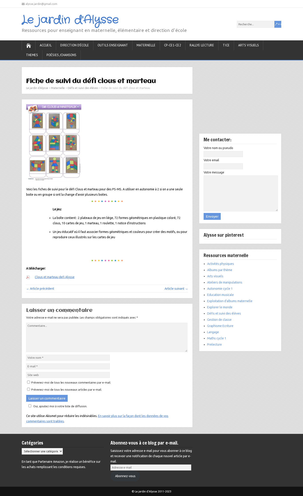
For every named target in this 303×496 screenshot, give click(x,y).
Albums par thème (219, 270)
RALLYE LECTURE (202, 45)
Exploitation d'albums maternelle (229, 301)
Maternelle (146, 45)
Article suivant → (176, 288)
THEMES (32, 55)
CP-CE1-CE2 (172, 45)
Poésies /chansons (61, 55)
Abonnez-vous (125, 476)
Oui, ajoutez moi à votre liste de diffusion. (60, 406)
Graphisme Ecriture (220, 326)
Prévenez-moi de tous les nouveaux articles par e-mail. (66, 389)
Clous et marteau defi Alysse (55, 277)
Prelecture (214, 344)
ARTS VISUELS (248, 45)
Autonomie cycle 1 (220, 288)
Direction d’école (74, 45)
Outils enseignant (113, 45)
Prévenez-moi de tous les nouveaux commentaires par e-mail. (71, 382)
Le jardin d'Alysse (70, 20)
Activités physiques (220, 264)
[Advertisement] (240, 100)
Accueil (46, 45)
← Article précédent (40, 288)
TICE (226, 45)
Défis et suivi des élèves (224, 313)
